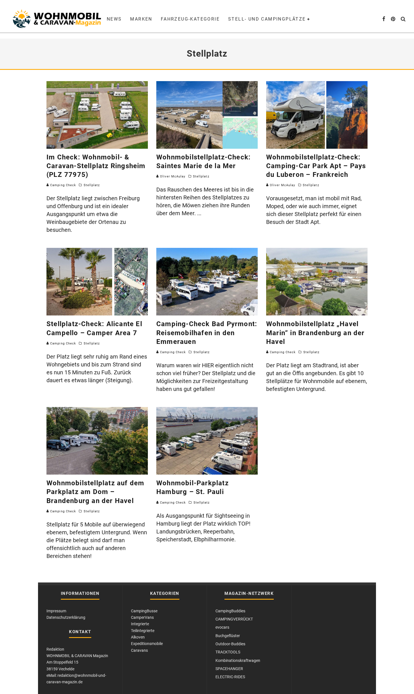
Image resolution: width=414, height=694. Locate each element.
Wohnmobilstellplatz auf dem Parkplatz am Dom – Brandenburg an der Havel (95, 491)
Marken (141, 19)
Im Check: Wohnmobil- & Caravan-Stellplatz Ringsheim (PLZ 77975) (96, 166)
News (114, 19)
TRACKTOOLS (227, 652)
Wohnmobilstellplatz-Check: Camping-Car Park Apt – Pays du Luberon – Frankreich (316, 166)
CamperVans (142, 617)
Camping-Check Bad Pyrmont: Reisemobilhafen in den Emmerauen (206, 332)
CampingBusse (144, 611)
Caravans (139, 650)
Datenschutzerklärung (65, 617)
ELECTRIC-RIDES (230, 677)
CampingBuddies (230, 611)
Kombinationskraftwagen (237, 660)
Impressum (56, 611)
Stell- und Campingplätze (267, 19)
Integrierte (140, 624)
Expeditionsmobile (147, 643)
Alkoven (138, 637)
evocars (222, 627)
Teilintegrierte (142, 630)
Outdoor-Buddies (230, 644)
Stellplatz (92, 185)
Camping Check (62, 185)
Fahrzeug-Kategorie (190, 19)
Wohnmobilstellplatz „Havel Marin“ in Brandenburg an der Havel (315, 332)
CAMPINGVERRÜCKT (234, 619)
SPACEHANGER (229, 668)
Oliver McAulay (172, 176)
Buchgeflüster (227, 635)
